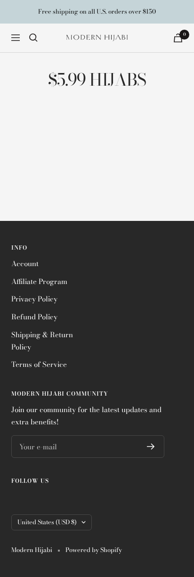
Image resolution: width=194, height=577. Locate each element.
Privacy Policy (34, 298)
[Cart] (178, 37)
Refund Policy (34, 316)
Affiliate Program (39, 281)
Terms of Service (39, 364)
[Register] (151, 446)
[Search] (33, 37)
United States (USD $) (47, 522)
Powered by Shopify (93, 549)
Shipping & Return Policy (42, 340)
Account (25, 263)
